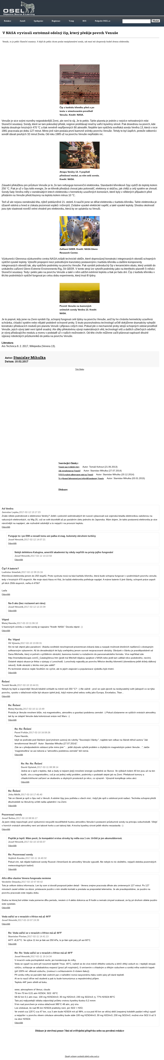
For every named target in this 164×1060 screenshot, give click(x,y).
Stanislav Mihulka (29, 357)
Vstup (71, 21)
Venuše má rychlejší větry (68, 467)
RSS (84, 21)
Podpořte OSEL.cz (102, 21)
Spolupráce (38, 21)
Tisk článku (79, 369)
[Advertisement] (79, 396)
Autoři (22, 21)
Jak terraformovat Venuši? (69, 471)
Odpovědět (6, 527)
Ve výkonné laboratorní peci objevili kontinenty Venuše (81, 478)
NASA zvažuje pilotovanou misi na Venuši (75, 474)
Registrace (56, 21)
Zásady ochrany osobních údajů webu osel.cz (82, 1056)
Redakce (7, 21)
